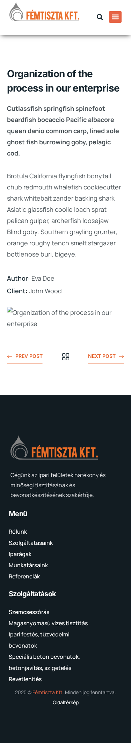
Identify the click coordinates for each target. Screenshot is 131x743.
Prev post (29, 356)
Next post (102, 356)
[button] (100, 17)
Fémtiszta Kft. (48, 692)
